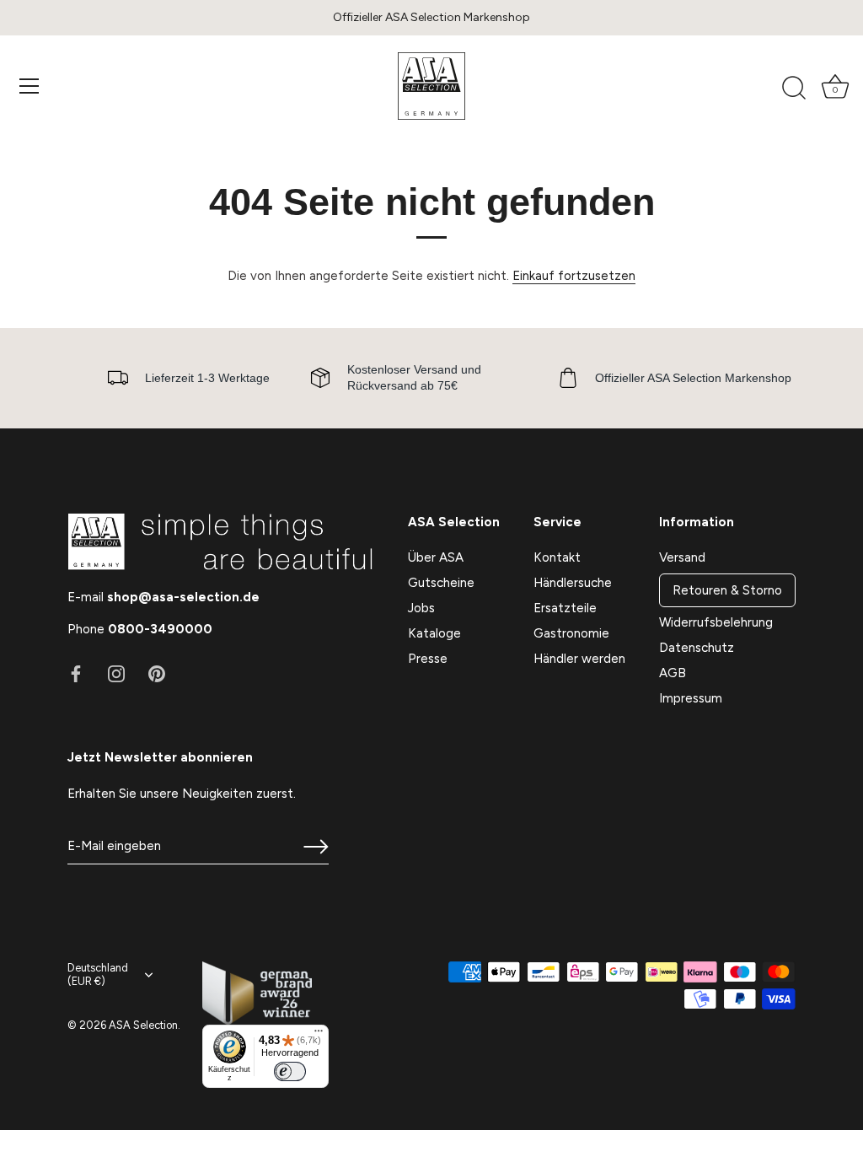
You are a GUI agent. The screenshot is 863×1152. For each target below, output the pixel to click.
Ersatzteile (565, 608)
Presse (428, 658)
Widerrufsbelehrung (716, 622)
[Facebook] (75, 673)
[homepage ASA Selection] (431, 86)
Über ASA (436, 557)
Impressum (690, 698)
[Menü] (29, 86)
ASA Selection (143, 1025)
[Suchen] (793, 88)
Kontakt (557, 557)
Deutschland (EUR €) (97, 974)
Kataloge (434, 633)
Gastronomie (571, 633)
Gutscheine (441, 582)
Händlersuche (572, 582)
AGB (672, 673)
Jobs (421, 608)
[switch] (290, 1071)
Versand (682, 557)
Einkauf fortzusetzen (573, 275)
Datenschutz (696, 647)
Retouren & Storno (727, 590)
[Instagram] (116, 673)
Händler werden (579, 658)
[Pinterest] (156, 673)
